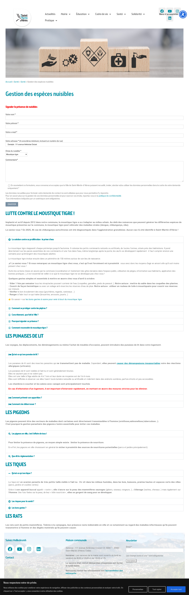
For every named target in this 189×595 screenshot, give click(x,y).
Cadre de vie (101, 14)
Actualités (50, 14)
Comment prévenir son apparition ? (27, 397)
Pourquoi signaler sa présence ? (25, 321)
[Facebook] (162, 11)
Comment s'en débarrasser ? (24, 404)
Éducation (81, 14)
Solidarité (136, 14)
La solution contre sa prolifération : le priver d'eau (33, 239)
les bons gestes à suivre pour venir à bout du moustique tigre (54, 299)
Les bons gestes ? (19, 507)
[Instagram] (29, 549)
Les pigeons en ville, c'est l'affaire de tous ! (29, 433)
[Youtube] (169, 11)
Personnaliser (138, 589)
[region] (94, 587)
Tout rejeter (157, 589)
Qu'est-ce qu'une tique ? (22, 473)
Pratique (49, 20)
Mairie (64, 14)
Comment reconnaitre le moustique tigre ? (29, 327)
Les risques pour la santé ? (23, 501)
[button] (94, 239)
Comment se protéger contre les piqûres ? (29, 308)
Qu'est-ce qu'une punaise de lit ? (25, 354)
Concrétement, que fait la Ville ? (25, 314)
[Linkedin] (169, 18)
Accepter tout (176, 589)
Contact (10, 558)
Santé (120, 14)
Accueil (9, 81)
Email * (129, 546)
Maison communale (76, 540)
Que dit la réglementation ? (23, 456)
